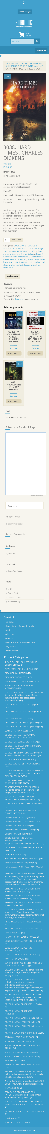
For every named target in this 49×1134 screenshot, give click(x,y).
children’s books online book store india (23, 255)
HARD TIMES (33, 259)
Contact (9, 638)
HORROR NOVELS (13, 932)
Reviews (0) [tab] (12, 276)
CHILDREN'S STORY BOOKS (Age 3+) (21, 722)
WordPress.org (14, 601)
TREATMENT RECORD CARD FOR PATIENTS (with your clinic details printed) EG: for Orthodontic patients (23, 1095)
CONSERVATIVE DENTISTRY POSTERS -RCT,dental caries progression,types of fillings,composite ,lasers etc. (22, 790)
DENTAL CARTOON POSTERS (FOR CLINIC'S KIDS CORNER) (20, 811)
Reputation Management (37, 495)
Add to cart (17, 240)
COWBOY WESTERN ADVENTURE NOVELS (23, 803)
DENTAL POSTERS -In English (18, 817)
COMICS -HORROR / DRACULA (18, 759)
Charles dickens (27, 254)
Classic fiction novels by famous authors (23, 258)
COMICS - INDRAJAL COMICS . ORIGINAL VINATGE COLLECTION (23, 747)
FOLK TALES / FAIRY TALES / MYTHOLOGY (24, 866)
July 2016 (11, 553)
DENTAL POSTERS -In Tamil (17, 825)
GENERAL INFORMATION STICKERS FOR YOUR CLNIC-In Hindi (23, 904)
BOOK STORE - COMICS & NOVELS (28, 63)
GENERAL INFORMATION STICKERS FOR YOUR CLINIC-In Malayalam (23, 897)
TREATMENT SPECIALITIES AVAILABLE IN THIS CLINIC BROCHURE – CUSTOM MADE (24, 1103)
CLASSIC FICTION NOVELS (21, 251)
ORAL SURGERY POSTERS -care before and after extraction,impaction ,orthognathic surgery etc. (24, 972)
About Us (10, 622)
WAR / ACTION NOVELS (15, 1122)
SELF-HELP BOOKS (13, 1060)
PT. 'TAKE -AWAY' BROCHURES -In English (23, 1004)
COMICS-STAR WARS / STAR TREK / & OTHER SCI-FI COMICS (22, 781)
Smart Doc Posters (15, 524)
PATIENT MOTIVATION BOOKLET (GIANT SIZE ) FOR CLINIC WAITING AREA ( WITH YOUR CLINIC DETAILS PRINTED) (23, 997)
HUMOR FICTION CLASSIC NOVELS (20, 936)
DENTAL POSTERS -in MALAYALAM (20, 821)
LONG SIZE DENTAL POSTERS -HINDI (22, 954)
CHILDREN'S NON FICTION (17, 718)
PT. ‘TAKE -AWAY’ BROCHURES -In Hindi (22, 1033)
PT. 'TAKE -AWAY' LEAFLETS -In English (22, 1018)
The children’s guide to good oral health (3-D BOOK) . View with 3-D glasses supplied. (24, 1082)
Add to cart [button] (13, 353)
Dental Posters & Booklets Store (20, 642)
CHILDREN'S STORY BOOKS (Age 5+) (21, 726)
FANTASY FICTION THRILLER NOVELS (22, 858)
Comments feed (14, 597)
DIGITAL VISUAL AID (14, 854)
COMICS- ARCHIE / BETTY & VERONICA (22, 763)
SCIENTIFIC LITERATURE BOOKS (19, 1052)
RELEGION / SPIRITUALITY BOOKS (20, 1037)
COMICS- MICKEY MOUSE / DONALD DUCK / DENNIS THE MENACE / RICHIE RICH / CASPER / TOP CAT (24, 773)
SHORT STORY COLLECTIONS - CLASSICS (23, 1064)
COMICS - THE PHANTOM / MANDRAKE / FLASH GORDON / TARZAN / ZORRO (23, 754)
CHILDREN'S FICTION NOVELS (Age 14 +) (24, 66)
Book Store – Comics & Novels (20, 626)
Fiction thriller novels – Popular (18, 862)
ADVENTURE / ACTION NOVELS (19, 669)
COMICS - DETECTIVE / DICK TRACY (21, 741)
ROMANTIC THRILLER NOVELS (18, 1041)
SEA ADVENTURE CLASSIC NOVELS (20, 1056)
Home (7, 63)
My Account (11, 646)
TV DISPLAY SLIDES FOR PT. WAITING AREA (24, 1111)
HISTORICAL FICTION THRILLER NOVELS (23, 921)
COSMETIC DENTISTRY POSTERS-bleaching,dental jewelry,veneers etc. (21, 798)
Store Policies (12, 650)
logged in (19, 299)
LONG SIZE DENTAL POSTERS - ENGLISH (23, 941)
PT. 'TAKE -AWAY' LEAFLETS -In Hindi (21, 1022)
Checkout (10, 634)
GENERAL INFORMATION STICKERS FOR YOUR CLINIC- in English (23, 890)
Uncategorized (11, 1118)
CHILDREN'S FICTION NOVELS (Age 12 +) (23, 704)
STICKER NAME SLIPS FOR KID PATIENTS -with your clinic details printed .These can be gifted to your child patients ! (24, 1074)
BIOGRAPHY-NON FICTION (17, 677)
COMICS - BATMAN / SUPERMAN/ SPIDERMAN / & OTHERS (20, 736)
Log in (10, 589)
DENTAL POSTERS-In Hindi (17, 833)
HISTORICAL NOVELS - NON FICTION (21, 928)
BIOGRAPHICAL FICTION (16, 673)
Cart (8, 630)
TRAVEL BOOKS (12, 1088)
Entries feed (13, 593)
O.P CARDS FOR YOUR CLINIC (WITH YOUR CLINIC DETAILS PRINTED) (24, 964)
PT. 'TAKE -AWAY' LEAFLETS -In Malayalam (24, 1026)
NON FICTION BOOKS (15, 958)
